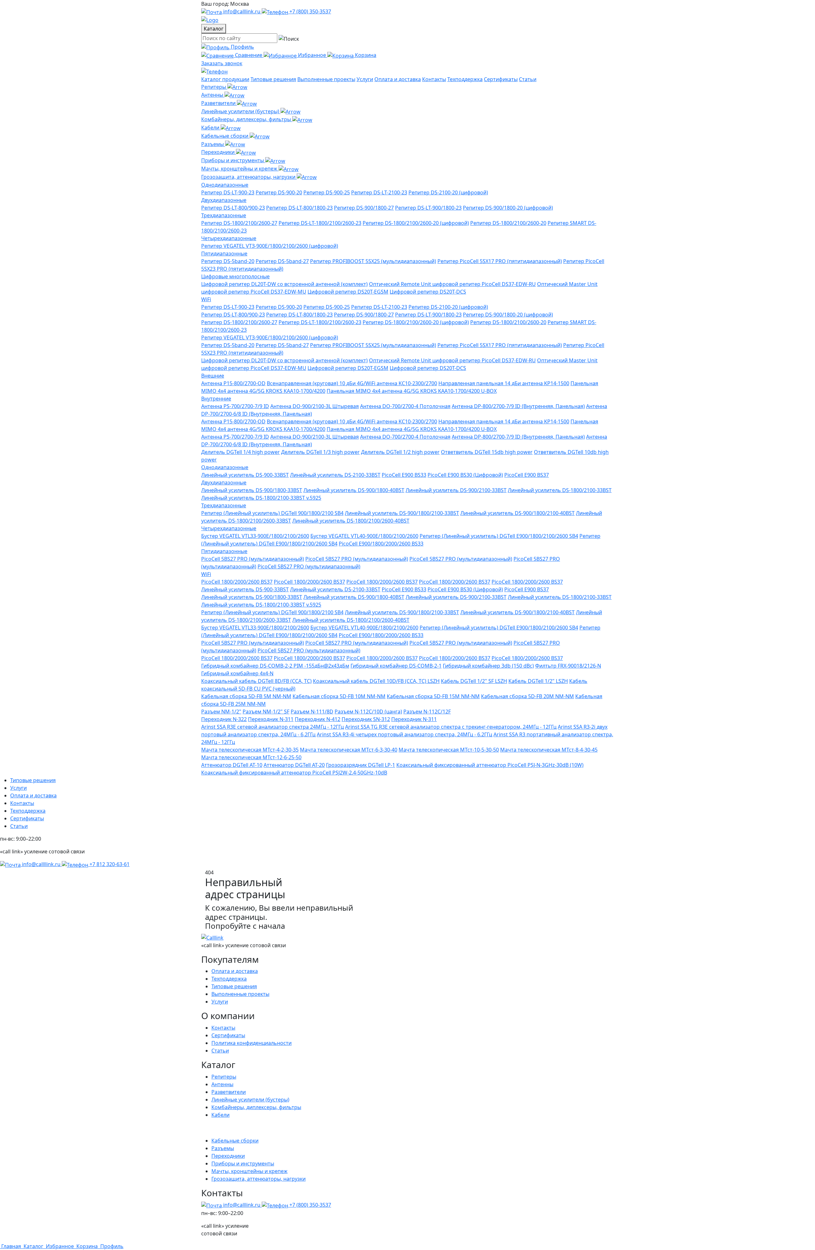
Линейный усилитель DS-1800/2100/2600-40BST (350, 520)
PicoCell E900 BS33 (404, 474)
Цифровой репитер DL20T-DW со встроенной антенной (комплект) (284, 284)
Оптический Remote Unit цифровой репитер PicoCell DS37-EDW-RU (452, 284)
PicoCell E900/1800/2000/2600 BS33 (381, 543)
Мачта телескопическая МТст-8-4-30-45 (549, 749)
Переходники (218, 152)
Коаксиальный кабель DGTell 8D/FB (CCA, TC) (256, 680)
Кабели (211, 127)
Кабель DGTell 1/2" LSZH (538, 680)
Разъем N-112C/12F (427, 711)
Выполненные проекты (326, 79)
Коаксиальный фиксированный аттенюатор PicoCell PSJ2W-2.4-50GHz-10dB (294, 772)
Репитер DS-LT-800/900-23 (233, 207)
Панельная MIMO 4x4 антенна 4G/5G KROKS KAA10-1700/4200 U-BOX (412, 390)
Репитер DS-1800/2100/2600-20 (508, 222)
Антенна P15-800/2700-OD (233, 383)
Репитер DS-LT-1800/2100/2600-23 (320, 222)
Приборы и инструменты (233, 160)
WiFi (206, 299)
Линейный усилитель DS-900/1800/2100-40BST (517, 513)
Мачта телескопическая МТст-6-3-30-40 (348, 749)
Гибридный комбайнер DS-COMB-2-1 (396, 665)
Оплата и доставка (397, 79)
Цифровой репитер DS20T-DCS (428, 291)
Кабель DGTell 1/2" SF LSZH (474, 680)
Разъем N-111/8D (312, 711)
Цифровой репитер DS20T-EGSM (348, 291)
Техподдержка (465, 79)
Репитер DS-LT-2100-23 (379, 192)
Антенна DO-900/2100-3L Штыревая (314, 406)
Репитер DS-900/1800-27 (364, 207)
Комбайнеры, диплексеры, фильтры (246, 119)
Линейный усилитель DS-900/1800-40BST (353, 490)
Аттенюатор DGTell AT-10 (231, 764)
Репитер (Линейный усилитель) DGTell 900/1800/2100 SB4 (272, 513)
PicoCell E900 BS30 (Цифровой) (465, 474)
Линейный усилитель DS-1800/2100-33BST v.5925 (261, 497)
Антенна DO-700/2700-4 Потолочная (405, 406)
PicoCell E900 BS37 (526, 474)
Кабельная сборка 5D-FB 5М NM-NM (246, 696)
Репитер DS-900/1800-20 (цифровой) (508, 207)
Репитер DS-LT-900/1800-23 (428, 207)
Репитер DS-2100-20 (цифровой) (448, 192)
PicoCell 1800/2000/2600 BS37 (237, 581)
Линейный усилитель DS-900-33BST (245, 474)
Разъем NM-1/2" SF (266, 711)
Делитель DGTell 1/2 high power (400, 451)
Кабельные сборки (225, 135)
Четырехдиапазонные (228, 238)
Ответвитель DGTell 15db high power (487, 451)
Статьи (527, 79)
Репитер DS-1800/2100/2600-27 (239, 222)
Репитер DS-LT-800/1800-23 (299, 207)
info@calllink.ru (242, 11)
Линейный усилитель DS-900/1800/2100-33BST (402, 513)
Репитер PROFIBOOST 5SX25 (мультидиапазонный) (373, 261)
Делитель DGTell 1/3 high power (320, 451)
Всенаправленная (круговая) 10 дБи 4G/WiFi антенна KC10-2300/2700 (352, 383)
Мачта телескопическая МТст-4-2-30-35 (250, 749)
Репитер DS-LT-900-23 (227, 192)
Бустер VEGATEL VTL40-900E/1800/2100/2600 (364, 535)
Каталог (213, 28)
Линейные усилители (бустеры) (240, 111)
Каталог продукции (225, 79)
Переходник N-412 (317, 719)
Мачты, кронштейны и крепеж (240, 168)
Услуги (365, 79)
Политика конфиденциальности (251, 1042)
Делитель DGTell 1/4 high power (240, 451)
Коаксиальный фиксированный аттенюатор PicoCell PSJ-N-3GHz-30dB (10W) (490, 764)
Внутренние (216, 398)
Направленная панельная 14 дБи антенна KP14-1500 (503, 383)
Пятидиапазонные (224, 253)
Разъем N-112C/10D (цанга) (368, 711)
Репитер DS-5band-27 (282, 261)
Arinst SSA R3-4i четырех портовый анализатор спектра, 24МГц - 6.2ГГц (404, 734)
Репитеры (214, 86)
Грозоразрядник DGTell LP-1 (360, 764)
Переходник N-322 (224, 719)
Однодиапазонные (224, 184)
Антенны (212, 94)
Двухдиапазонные (223, 200)
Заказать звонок (221, 63)
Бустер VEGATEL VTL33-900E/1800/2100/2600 (255, 535)
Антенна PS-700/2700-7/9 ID (235, 406)
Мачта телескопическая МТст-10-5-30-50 (449, 749)
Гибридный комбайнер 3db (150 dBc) (488, 665)
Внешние (212, 375)
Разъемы (213, 144)
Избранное (312, 55)
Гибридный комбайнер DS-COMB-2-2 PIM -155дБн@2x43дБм (275, 665)
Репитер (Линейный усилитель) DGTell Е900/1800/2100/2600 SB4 (499, 535)
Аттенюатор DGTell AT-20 (294, 764)
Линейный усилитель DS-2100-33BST (335, 474)
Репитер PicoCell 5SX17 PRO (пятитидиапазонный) (499, 261)
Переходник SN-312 (366, 719)
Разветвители (219, 103)
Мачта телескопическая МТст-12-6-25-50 (251, 757)
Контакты (434, 79)
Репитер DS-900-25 (326, 192)
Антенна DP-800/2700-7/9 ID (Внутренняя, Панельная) (518, 406)
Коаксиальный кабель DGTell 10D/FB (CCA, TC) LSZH (376, 680)
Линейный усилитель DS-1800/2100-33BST (560, 490)
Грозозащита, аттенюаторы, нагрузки (249, 176)
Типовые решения (273, 79)
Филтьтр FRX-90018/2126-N (568, 665)
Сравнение (249, 55)
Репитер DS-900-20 (279, 192)
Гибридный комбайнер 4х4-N (237, 673)
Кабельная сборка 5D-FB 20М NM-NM (527, 696)
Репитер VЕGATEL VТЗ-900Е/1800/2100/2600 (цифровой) (269, 245)
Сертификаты (501, 79)
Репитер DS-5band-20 (227, 261)
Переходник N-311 (271, 719)
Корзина (365, 55)
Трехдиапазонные (223, 215)
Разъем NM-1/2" (221, 711)
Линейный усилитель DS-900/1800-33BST (251, 490)
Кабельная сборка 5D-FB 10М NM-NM (339, 696)
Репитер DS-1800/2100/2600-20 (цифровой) (416, 222)
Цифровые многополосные (235, 276)
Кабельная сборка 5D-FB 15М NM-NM (433, 696)
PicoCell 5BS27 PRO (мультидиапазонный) (252, 558)
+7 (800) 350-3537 (309, 11)
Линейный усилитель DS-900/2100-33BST (456, 490)
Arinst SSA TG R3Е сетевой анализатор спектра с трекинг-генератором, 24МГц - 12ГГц (450, 726)
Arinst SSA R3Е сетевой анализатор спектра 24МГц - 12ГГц (272, 726)
